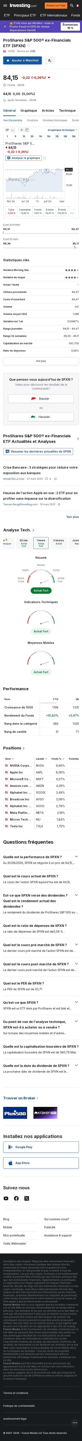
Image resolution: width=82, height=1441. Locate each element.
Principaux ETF (25, 15)
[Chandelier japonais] (7, 130)
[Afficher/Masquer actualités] (27, 130)
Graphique (28, 110)
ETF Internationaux (53, 15)
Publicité (49, 1227)
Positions (32, 120)
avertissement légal (14, 1418)
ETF (7, 15)
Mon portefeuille (14, 1235)
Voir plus (41, 360)
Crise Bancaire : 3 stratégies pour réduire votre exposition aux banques (40, 470)
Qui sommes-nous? (56, 1219)
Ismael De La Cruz (13, 478)
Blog (6, 1219)
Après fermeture (17, 100)
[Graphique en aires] (13, 130)
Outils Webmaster (14, 1243)
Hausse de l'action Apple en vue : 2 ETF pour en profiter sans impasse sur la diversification (40, 495)
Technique (67, 110)
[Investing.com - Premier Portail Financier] (23, 5)
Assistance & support (58, 1235)
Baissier (44, 398)
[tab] (24, 543)
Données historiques (55, 120)
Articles (48, 110)
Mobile (7, 1227)
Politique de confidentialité (19, 1405)
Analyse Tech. (17, 530)
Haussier (44, 416)
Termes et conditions (15, 1392)
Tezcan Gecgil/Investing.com (20, 504)
